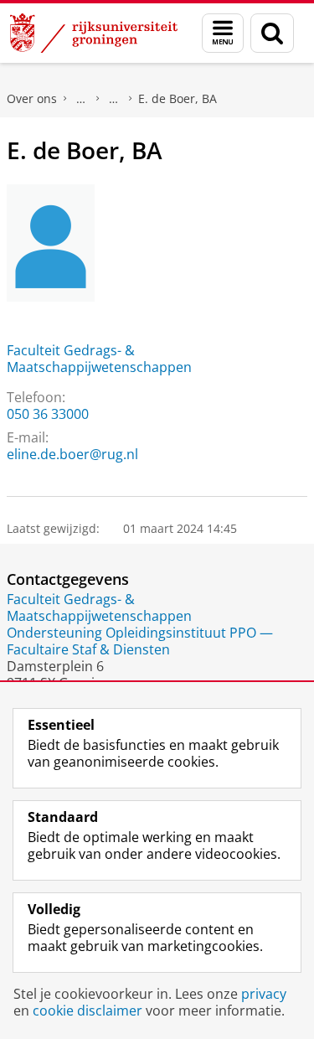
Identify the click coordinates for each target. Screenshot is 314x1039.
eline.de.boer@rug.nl (72, 454)
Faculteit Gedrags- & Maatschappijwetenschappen (99, 358)
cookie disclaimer (87, 1010)
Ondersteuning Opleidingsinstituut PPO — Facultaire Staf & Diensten (140, 641)
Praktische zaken (81, 98)
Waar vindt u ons (114, 98)
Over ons (32, 98)
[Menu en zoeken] (223, 33)
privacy (263, 993)
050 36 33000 (48, 414)
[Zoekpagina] (272, 33)
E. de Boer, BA (177, 98)
